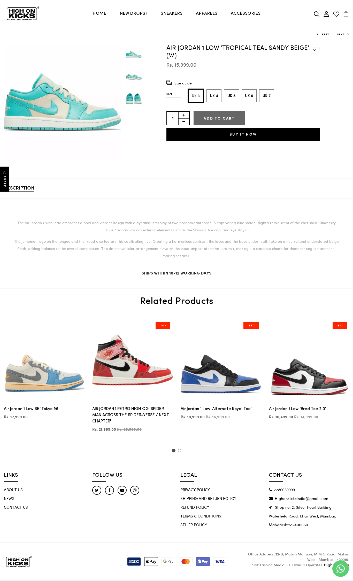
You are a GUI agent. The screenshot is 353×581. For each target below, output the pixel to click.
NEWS (9, 498)
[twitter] (96, 490)
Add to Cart (219, 118)
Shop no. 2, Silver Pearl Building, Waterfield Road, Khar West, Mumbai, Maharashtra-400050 (302, 516)
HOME (99, 13)
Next (340, 34)
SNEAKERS (171, 13)
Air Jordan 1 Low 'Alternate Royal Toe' (216, 409)
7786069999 (284, 489)
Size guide (183, 83)
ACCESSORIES (245, 13)
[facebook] (109, 490)
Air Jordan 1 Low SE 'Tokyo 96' (31, 409)
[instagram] (134, 490)
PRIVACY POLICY (195, 489)
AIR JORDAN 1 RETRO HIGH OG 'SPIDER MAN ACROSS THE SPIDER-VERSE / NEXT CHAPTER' (130, 415)
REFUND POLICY (194, 507)
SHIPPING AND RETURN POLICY (208, 498)
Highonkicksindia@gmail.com (301, 498)
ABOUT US (13, 489)
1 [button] (174, 451)
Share (5, 181)
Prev (325, 34)
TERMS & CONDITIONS (200, 516)
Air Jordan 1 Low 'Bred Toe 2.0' (297, 409)
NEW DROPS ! (133, 13)
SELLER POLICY (193, 524)
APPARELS (206, 13)
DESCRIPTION (19, 188)
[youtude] (122, 490)
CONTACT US (16, 507)
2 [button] (180, 451)
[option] (62, 102)
